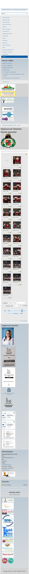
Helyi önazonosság (6, 24)
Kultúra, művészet (6, 45)
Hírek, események (6, 29)
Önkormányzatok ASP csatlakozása (11, 78)
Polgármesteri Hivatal (7, 33)
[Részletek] (18, 167)
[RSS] (26, 154)
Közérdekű (4, 40)
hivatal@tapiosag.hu (6, 464)
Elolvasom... (5, 345)
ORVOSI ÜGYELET (7, 63)
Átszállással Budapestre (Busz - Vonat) (11, 125)
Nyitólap (4, 26)
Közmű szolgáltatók (7, 65)
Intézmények (5, 36)
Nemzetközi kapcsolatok (7, 49)
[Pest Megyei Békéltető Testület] (8, 540)
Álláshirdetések (5, 81)
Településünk (5, 54)
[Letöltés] (20, 167)
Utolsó (21, 313)
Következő (15, 313)
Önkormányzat (5, 31)
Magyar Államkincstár (8, 67)
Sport (3, 47)
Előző (9, 310)
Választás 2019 (5, 22)
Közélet (4, 38)
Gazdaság (4, 42)
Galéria (4, 56)
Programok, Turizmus (7, 52)
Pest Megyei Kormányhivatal (9, 72)
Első (5, 310)
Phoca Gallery (24, 321)
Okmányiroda (6, 69)
